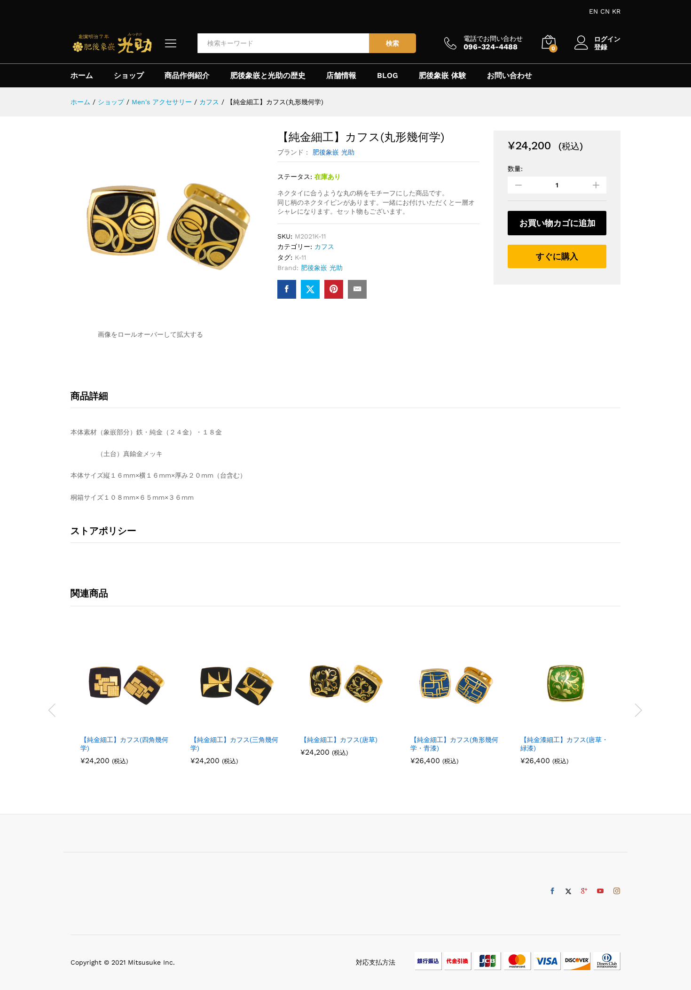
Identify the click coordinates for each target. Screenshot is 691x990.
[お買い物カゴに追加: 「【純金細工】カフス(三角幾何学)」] (225, 724)
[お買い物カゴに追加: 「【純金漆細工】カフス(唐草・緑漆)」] (555, 724)
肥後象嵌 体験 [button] (442, 75)
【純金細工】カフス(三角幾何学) (234, 744)
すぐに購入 (557, 256)
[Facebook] (552, 891)
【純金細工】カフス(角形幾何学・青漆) (454, 744)
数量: (515, 168)
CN (605, 11)
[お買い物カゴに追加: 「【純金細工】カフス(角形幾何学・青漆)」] (445, 724)
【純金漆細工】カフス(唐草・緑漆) (564, 744)
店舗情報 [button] (341, 75)
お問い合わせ (509, 75)
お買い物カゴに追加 (557, 223)
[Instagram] (616, 891)
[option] (126, 704)
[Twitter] (568, 891)
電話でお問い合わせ (493, 38)
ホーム (82, 75)
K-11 (300, 257)
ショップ (129, 75)
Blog (387, 75)
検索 (392, 43)
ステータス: (294, 176)
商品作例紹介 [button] (187, 75)
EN (593, 11)
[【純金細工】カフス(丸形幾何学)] (286, 289)
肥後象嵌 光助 (333, 152)
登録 (600, 47)
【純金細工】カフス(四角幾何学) (124, 744)
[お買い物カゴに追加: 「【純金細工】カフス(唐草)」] (335, 724)
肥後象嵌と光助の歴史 (268, 75)
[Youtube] (600, 891)
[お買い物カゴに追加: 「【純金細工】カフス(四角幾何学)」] (115, 724)
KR (616, 11)
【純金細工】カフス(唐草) (338, 739)
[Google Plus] (584, 891)
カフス (324, 246)
